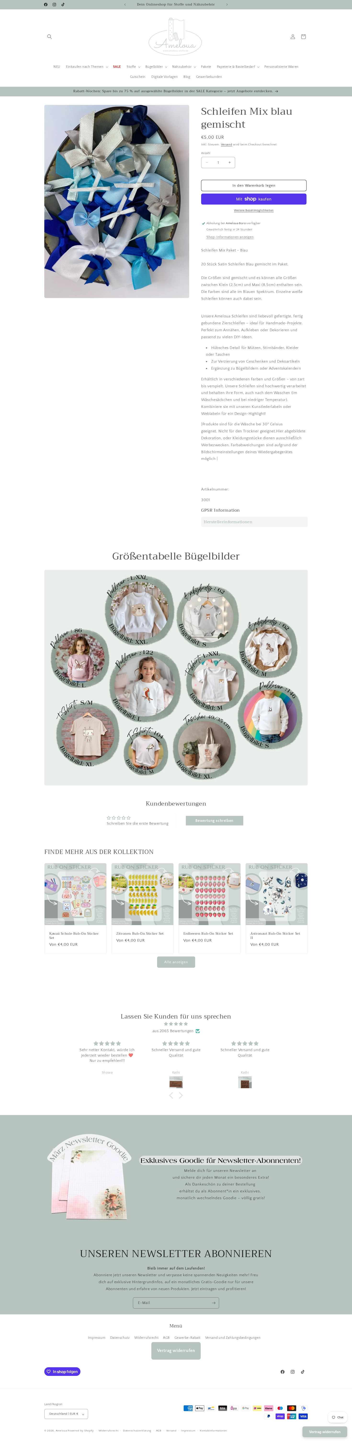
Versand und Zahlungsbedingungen (233, 1338)
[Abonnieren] (213, 1303)
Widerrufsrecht (146, 1338)
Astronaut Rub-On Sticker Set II (275, 936)
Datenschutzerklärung (137, 1430)
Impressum (96, 1338)
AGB (166, 1338)
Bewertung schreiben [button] (214, 821)
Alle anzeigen (176, 962)
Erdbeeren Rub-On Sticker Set (208, 934)
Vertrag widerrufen (176, 1351)
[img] (176, 1024)
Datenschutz (120, 1338)
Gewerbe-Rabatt (187, 1338)
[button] (49, 36)
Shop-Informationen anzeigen (230, 237)
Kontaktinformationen (213, 1430)
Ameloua (61, 1431)
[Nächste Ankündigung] (227, 4)
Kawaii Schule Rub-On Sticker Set (74, 936)
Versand (226, 144)
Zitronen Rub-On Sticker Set (140, 934)
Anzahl (205, 152)
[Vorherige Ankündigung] (125, 4)
